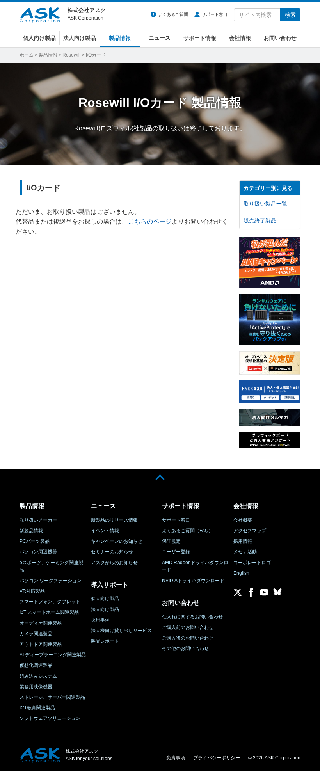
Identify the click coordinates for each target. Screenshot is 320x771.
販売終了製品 (260, 220)
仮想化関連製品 (36, 665)
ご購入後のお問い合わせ (187, 638)
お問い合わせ (280, 38)
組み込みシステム (38, 676)
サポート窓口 (215, 14)
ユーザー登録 (176, 551)
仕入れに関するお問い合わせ (192, 617)
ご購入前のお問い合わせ (187, 627)
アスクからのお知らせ (114, 562)
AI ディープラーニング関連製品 (53, 654)
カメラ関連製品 (36, 633)
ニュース (160, 38)
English (241, 573)
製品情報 (120, 38)
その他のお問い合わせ (185, 648)
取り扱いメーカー (38, 520)
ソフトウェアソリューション (50, 718)
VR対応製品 (32, 591)
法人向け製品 (79, 38)
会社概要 (242, 520)
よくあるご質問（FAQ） (187, 530)
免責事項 (175, 757)
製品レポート (105, 641)
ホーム (27, 55)
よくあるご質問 (173, 14)
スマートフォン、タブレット (50, 601)
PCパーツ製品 (35, 541)
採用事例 (100, 620)
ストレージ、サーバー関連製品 (52, 697)
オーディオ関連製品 (41, 623)
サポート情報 (199, 38)
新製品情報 (31, 530)
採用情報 (242, 541)
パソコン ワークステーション (51, 580)
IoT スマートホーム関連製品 (49, 612)
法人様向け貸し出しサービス (121, 630)
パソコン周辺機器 (38, 551)
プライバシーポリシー (216, 757)
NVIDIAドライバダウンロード (193, 580)
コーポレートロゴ (252, 562)
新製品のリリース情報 (114, 520)
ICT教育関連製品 (37, 708)
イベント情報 (105, 530)
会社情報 (240, 38)
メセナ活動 (245, 551)
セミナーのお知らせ (112, 551)
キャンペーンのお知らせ (116, 541)
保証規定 (171, 541)
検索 (290, 15)
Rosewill (71, 55)
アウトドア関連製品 (41, 644)
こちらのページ (150, 221)
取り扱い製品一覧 (265, 204)
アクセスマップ (249, 530)
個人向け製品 (39, 38)
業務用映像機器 (36, 686)
